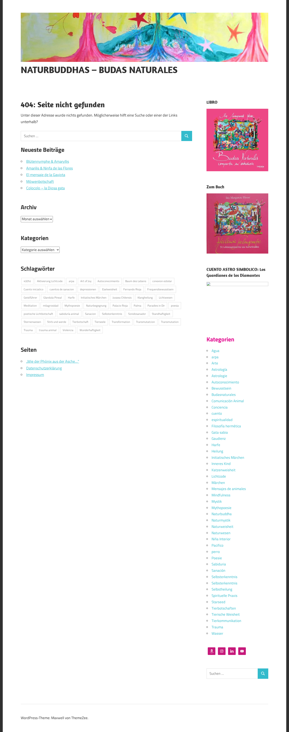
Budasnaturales (224, 394)
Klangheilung (145, 297)
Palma (137, 305)
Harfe (71, 297)
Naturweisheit (222, 526)
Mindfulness (221, 495)
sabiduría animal (69, 314)
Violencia (68, 330)
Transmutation (170, 322)
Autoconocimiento (108, 281)
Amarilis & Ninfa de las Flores (49, 168)
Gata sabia (220, 432)
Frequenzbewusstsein (160, 289)
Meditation (30, 305)
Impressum (35, 375)
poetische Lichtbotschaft (38, 314)
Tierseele (100, 322)
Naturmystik (221, 520)
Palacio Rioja (120, 305)
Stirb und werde (56, 322)
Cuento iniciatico (33, 289)
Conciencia (220, 407)
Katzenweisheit (223, 470)
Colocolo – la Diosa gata (45, 188)
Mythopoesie (72, 305)
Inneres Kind (221, 463)
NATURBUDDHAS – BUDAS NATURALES (99, 69)
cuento (217, 413)
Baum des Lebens (135, 281)
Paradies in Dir (156, 305)
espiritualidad (222, 419)
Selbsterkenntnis (112, 314)
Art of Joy (85, 281)
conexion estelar (162, 281)
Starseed (218, 602)
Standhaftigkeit (161, 314)
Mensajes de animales (229, 489)
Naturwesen (221, 533)
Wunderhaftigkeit (90, 330)
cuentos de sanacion (62, 289)
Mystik (217, 501)
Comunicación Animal (228, 401)
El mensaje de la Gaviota (45, 175)
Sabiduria (219, 564)
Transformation (121, 322)
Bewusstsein (221, 388)
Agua (215, 350)
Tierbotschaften (224, 608)
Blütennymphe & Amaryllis (47, 161)
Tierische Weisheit (226, 614)
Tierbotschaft (80, 322)
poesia (175, 305)
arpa (71, 281)
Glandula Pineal (52, 297)
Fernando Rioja (132, 289)
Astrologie (219, 376)
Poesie (217, 558)
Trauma (28, 330)
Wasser (217, 633)
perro (216, 551)
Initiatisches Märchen (93, 297)
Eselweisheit (109, 289)
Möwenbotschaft (40, 181)
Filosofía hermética (226, 426)
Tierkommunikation (226, 620)
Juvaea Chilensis (122, 297)
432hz (27, 281)
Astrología (219, 369)
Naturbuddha (222, 514)
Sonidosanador (137, 314)
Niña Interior (221, 539)
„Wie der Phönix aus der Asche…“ (52, 361)
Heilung (217, 451)
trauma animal (47, 330)
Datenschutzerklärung (44, 368)
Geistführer (30, 297)
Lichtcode (219, 476)
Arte (215, 363)
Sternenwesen (32, 322)
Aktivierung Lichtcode (50, 281)
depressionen (88, 289)
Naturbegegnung (96, 305)
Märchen (218, 482)
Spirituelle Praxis (224, 595)
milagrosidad (50, 305)
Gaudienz (219, 438)
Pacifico (217, 545)
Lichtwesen (165, 297)
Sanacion (90, 314)
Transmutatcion (145, 322)
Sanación (218, 570)
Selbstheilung (222, 589)
